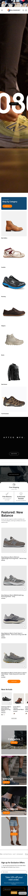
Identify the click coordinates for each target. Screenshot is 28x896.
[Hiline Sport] (14, 10)
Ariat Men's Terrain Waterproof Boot (18, 708)
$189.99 (3, 637)
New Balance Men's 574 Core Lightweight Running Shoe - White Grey (13, 557)
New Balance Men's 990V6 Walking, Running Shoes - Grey (12, 595)
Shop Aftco (14, 453)
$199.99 (3, 598)
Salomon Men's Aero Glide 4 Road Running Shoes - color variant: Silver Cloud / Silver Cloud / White (4, 714)
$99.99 (3, 560)
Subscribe (14, 892)
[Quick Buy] (24, 551)
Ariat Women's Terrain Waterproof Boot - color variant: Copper (26, 713)
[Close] (25, 875)
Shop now (14, 681)
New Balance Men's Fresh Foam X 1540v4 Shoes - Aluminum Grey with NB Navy (13, 635)
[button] (23, 10)
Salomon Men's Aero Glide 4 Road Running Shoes (6, 709)
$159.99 (3, 677)
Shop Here (14, 103)
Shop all (7, 206)
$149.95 (15, 711)
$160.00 (3, 712)
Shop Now (14, 718)
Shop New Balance (14, 474)
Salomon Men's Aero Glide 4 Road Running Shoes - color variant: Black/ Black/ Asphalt (2, 714)
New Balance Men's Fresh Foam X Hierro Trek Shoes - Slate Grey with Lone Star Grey (14, 674)
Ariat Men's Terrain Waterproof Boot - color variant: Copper (14, 713)
